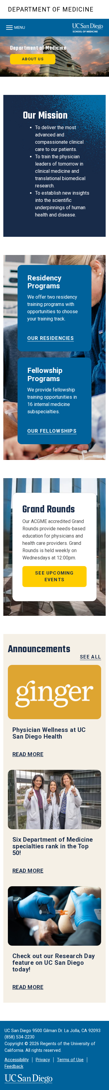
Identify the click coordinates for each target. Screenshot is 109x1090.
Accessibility (17, 1059)
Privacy (43, 1059)
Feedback (14, 1066)
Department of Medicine (51, 9)
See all (90, 657)
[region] (54, 56)
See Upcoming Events (54, 576)
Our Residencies (50, 338)
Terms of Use (70, 1059)
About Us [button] (33, 59)
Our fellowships (52, 431)
